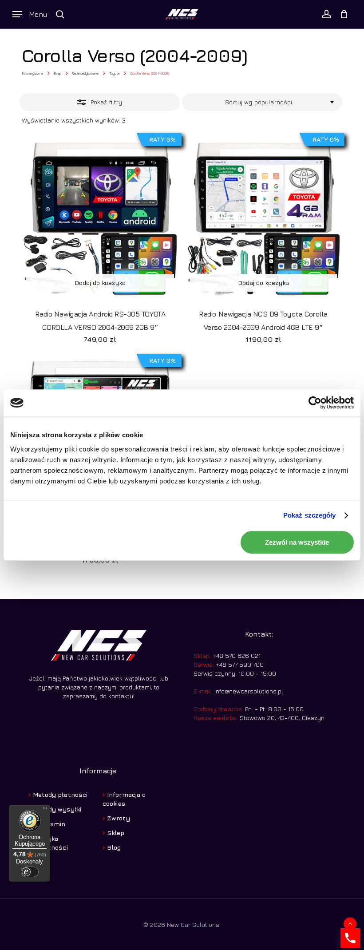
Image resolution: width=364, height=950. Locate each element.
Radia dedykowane (85, 73)
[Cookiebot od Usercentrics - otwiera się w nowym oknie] (315, 402)
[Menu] (45, 810)
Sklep (57, 73)
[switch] (30, 872)
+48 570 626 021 (236, 655)
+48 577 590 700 (239, 664)
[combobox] (262, 102)
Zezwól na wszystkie (297, 542)
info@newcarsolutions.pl (248, 691)
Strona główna (32, 73)
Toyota (114, 73)
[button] (29, 14)
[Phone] (350, 938)
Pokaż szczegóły (309, 515)
